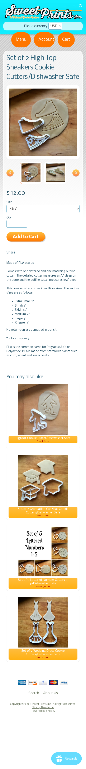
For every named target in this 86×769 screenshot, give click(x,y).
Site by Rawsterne (43, 707)
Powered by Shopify (43, 711)
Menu (21, 39)
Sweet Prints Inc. (42, 704)
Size (9, 202)
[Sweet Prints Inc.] (43, 18)
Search (33, 693)
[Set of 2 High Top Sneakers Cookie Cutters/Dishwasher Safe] (31, 173)
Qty (8, 217)
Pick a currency (36, 26)
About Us (50, 693)
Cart (66, 39)
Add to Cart (26, 237)
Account (46, 39)
